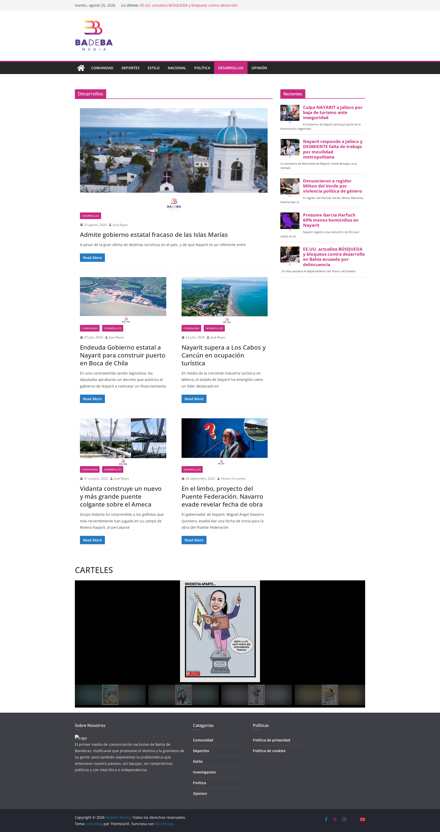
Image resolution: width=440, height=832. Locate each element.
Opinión (259, 67)
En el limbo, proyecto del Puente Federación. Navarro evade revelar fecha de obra (222, 496)
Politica (199, 782)
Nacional (177, 67)
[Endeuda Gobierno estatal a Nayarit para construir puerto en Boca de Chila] (123, 301)
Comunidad (102, 67)
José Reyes (120, 225)
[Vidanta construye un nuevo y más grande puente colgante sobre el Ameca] (123, 442)
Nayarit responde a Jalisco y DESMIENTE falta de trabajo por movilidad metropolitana (333, 149)
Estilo (154, 67)
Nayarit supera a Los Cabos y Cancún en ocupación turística (224, 355)
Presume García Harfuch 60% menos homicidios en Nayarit (190, 5)
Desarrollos (230, 67)
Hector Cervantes (233, 478)
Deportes (130, 67)
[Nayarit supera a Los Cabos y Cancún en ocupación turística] (225, 301)
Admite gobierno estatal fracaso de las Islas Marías (154, 234)
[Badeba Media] (81, 68)
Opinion (200, 793)
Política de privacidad (271, 740)
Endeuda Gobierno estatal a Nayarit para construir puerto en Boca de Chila (123, 355)
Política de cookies (269, 750)
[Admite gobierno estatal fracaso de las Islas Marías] (174, 160)
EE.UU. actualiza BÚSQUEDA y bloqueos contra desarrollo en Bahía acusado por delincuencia (334, 257)
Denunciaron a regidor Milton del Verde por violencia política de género (332, 186)
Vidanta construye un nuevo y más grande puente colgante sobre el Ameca (121, 496)
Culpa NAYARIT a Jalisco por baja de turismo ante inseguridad (333, 112)
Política (202, 67)
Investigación (204, 772)
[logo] (81, 738)
